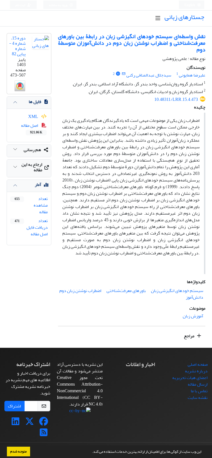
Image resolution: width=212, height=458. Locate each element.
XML (33, 116)
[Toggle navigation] (158, 18)
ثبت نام (20, 5)
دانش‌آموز (194, 297)
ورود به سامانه (58, 5)
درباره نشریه (196, 371)
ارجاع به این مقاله (32, 167)
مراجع (189, 336)
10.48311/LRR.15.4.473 (176, 99)
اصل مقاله (31, 128)
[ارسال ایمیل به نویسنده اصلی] (123, 74)
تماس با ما (199, 391)
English (190, 5)
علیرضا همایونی (192, 75)
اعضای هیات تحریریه (190, 377)
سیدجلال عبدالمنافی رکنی (148, 75)
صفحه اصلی (198, 364)
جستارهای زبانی (184, 16)
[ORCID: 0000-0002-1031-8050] (118, 74)
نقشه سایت (198, 397)
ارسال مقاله (198, 384)
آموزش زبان (193, 316)
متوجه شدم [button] (18, 451)
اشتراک (14, 406)
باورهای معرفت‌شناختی (126, 290)
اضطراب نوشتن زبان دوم (80, 290)
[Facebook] (43, 423)
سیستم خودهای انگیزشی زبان (177, 290)
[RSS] (43, 434)
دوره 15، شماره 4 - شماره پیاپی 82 (17, 46)
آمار (38, 184)
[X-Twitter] (29, 423)
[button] (90, 452)
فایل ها (35, 102)
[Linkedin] (15, 423)
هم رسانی (32, 150)
